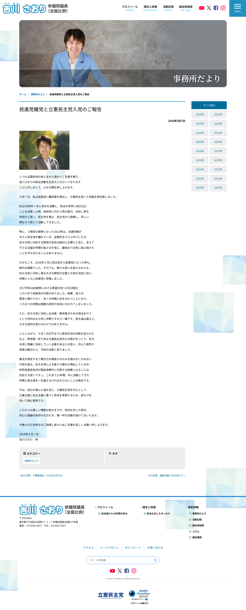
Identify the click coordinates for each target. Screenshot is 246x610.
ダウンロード (133, 547)
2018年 (200, 151)
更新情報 (193, 507)
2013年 (218, 169)
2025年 (218, 114)
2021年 (218, 132)
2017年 (218, 151)
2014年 (200, 169)
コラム (195, 531)
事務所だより (32, 460)
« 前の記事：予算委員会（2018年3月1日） (41, 475)
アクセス (88, 547)
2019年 (218, 141)
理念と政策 (150, 8)
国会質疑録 (185, 8)
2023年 (218, 123)
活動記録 (168, 8)
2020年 (200, 141)
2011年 (218, 178)
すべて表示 (209, 105)
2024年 (200, 123)
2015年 (218, 160)
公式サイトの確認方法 (139, 603)
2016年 (200, 160)
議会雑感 (197, 537)
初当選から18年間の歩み (114, 513)
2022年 (200, 132)
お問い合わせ (155, 547)
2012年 (200, 178)
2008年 (200, 187)
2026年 (200, 114)
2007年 (218, 187)
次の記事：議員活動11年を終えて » (166, 475)
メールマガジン (109, 547)
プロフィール (130, 8)
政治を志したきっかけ (158, 513)
